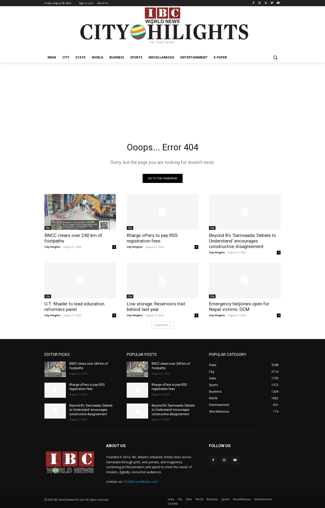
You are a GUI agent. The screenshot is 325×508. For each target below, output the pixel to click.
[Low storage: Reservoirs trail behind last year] (162, 280)
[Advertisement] (162, 96)
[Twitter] (265, 3)
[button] (275, 57)
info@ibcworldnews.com (140, 481)
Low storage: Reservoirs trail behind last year (156, 306)
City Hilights (52, 246)
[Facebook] (253, 3)
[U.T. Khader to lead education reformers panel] (80, 280)
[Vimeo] (271, 3)
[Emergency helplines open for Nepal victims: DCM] (245, 280)
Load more (161, 325)
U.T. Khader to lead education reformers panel (74, 306)
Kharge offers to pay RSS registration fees (152, 238)
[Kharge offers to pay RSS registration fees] (162, 212)
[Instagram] (259, 3)
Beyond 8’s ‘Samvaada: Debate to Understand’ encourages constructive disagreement (242, 241)
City (48, 227)
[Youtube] (278, 3)
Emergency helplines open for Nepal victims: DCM (239, 306)
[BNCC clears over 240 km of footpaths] (80, 212)
